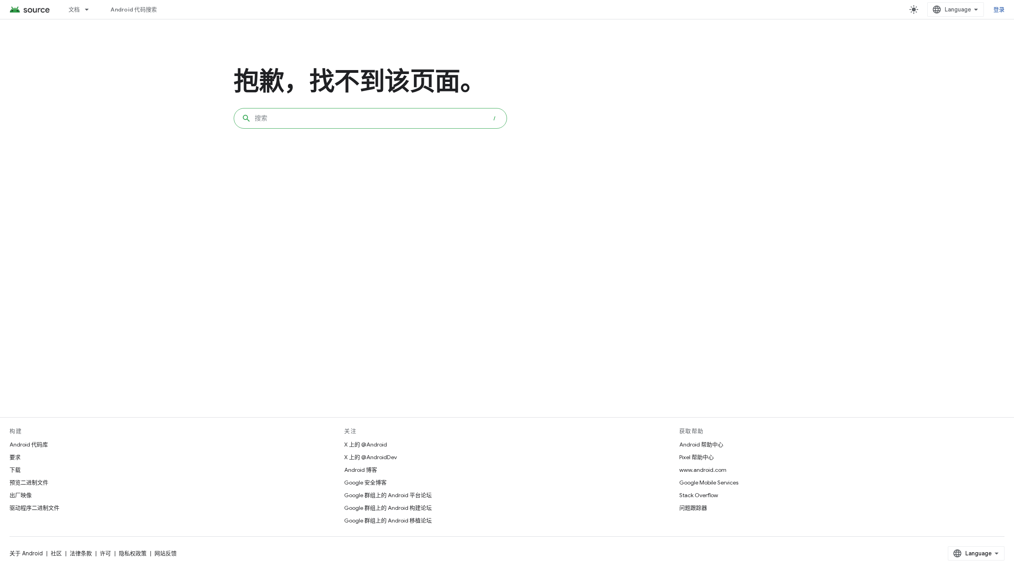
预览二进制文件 (29, 482)
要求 (15, 457)
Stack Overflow (698, 495)
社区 (56, 553)
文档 (74, 9)
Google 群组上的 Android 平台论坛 (388, 495)
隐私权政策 (133, 553)
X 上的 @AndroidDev (370, 457)
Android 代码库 (29, 444)
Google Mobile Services (708, 482)
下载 (15, 469)
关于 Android (26, 553)
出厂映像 (21, 495)
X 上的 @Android (365, 444)
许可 (105, 553)
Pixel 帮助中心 (696, 457)
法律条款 (81, 553)
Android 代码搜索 (134, 9)
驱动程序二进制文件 (34, 507)
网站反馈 (165, 553)
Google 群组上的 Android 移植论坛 (388, 520)
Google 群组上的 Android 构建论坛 (388, 507)
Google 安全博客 (365, 482)
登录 (999, 9)
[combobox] (370, 118)
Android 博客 (360, 469)
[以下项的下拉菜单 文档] (90, 9)
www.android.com (702, 469)
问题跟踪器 (693, 507)
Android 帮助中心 (701, 444)
